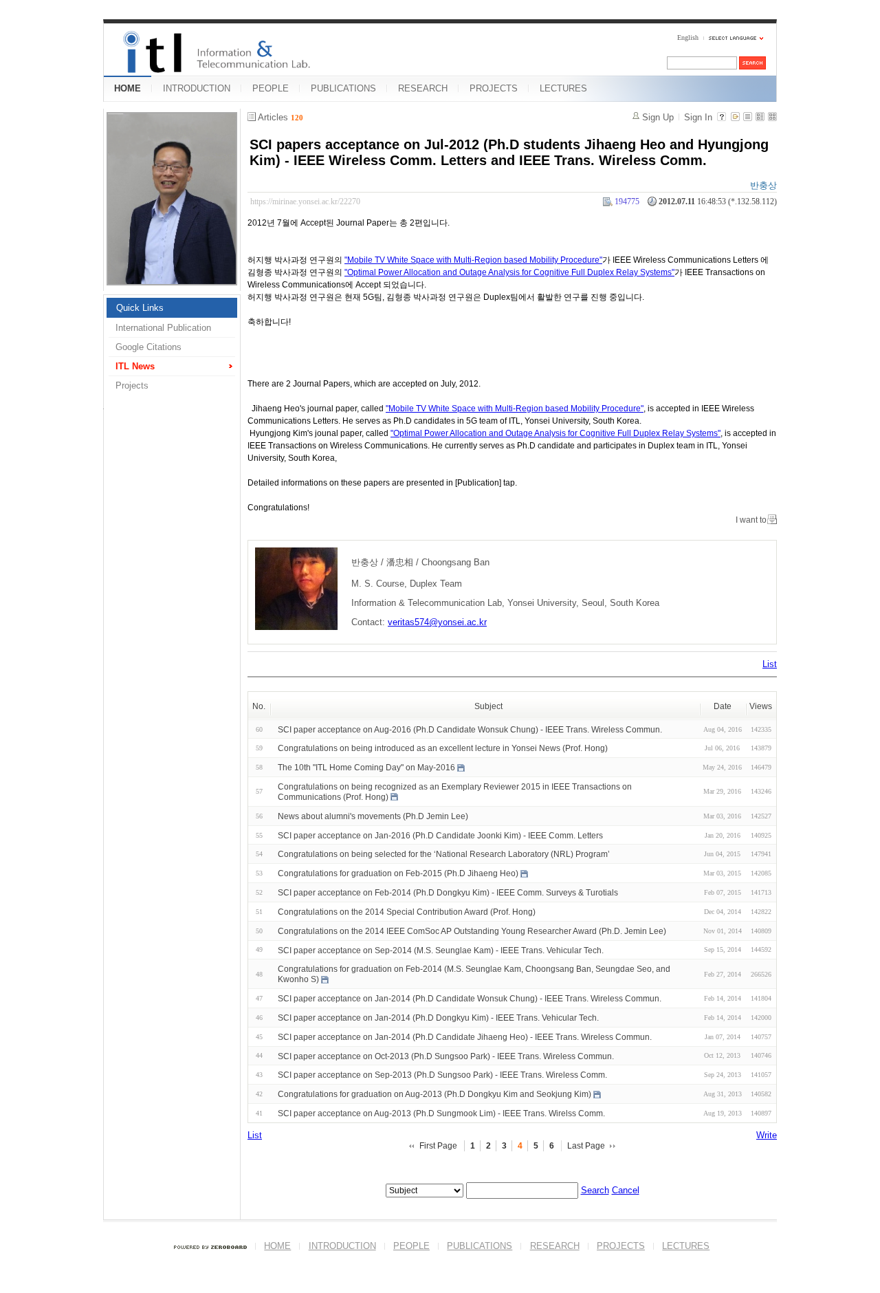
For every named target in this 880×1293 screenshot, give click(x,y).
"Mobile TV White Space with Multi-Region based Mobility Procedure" (473, 260)
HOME (127, 88)
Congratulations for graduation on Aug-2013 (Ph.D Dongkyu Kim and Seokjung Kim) (434, 1094)
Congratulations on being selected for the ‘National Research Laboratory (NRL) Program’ (444, 854)
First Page (438, 1146)
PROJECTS (494, 88)
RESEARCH (423, 88)
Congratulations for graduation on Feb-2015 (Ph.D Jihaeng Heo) (398, 873)
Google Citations (149, 347)
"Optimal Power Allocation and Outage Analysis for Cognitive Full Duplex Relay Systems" (509, 272)
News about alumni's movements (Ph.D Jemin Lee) (373, 816)
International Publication (163, 328)
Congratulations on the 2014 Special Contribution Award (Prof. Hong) (407, 912)
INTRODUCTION (196, 88)
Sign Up (658, 117)
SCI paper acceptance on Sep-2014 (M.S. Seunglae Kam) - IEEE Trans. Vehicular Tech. (441, 950)
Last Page (586, 1146)
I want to (751, 520)
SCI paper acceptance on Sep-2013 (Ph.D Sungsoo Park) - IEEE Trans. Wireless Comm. (442, 1075)
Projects (132, 385)
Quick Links (140, 308)
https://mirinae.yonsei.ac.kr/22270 (305, 201)
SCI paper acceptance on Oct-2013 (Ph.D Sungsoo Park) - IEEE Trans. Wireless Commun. (446, 1056)
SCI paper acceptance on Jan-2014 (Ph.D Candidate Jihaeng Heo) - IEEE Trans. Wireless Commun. (465, 1037)
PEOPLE (270, 88)
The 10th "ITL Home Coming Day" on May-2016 (366, 767)
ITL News (135, 366)
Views (760, 706)
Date (723, 706)
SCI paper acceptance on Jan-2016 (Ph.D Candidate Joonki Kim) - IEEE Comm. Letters (440, 835)
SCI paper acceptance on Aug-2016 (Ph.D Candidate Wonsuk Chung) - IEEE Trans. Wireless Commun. (470, 729)
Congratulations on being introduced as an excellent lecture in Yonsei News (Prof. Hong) (443, 748)
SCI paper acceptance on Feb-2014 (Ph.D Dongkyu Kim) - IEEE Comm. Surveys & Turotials (448, 893)
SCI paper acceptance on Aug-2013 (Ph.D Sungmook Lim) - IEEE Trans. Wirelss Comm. (441, 1113)
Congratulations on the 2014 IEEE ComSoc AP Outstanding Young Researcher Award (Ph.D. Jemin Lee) (472, 931)
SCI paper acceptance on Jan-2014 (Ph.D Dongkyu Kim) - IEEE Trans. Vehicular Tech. (438, 1018)
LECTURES (563, 88)
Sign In (698, 117)
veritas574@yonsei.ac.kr (437, 622)
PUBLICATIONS (343, 88)
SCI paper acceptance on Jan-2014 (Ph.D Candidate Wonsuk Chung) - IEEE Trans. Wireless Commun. (469, 998)
